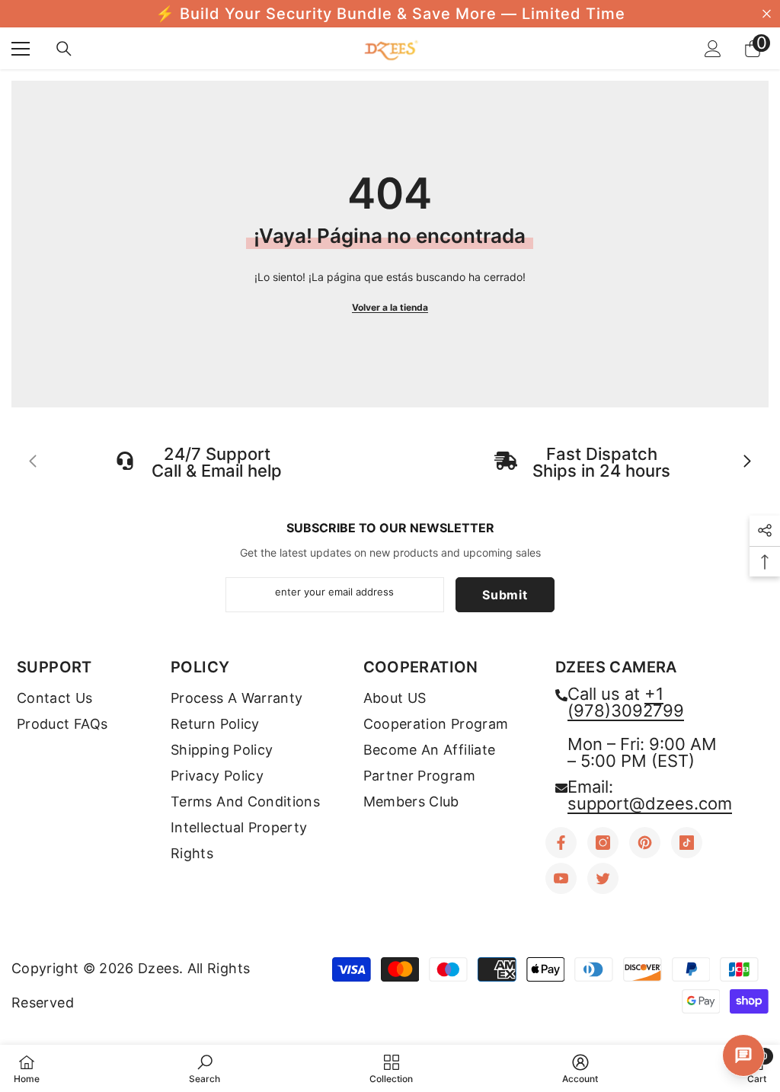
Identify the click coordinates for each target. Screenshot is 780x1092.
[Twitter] (603, 878)
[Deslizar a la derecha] (746, 462)
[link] (204, 1068)
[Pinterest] (644, 842)
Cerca (766, 14)
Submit (505, 594)
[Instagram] (603, 842)
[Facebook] (561, 842)
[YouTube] (561, 878)
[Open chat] (743, 1055)
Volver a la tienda (390, 307)
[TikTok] (686, 842)
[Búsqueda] (64, 49)
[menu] (20, 49)
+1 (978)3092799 (625, 702)
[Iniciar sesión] (713, 48)
